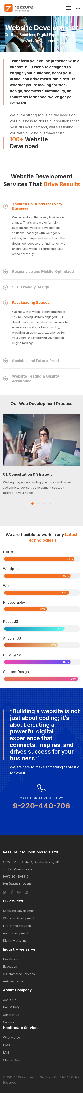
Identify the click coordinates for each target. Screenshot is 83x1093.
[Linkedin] (26, 892)
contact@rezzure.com (18, 869)
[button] (32, 504)
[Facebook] (12, 892)
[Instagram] (19, 892)
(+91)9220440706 (17, 884)
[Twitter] (4, 892)
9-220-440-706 (41, 805)
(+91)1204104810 (16, 876)
